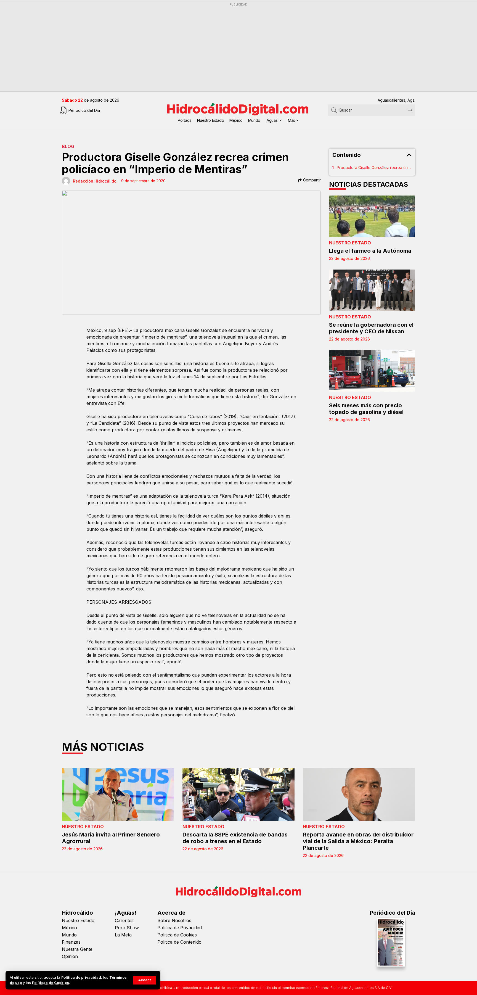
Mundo (69, 935)
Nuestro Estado (350, 243)
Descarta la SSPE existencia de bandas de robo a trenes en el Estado (235, 837)
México (69, 927)
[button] (144, 980)
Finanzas (71, 942)
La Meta (123, 935)
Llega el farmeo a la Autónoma (370, 250)
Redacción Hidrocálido (94, 181)
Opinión (70, 956)
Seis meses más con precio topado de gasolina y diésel (366, 408)
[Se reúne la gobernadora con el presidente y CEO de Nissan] (372, 290)
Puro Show (127, 927)
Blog (68, 146)
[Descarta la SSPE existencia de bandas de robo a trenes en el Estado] (238, 794)
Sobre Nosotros (174, 920)
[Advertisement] (227, 47)
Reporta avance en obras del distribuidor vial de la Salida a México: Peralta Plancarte (358, 841)
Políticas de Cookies (50, 983)
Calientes (124, 920)
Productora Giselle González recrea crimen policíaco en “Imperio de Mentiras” (374, 167)
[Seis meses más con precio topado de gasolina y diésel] (372, 371)
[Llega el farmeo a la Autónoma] (372, 216)
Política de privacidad (81, 977)
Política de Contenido (179, 942)
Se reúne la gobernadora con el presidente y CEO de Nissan (371, 328)
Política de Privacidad (179, 927)
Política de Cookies (177, 935)
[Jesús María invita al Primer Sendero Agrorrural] (118, 794)
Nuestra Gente (77, 949)
